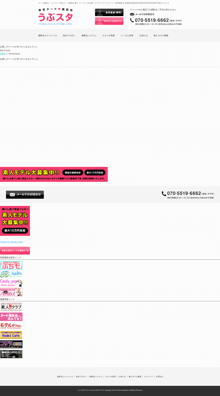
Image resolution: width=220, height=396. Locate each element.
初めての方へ (69, 35)
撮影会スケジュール (47, 35)
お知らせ (143, 35)
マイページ (148, 377)
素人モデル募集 (161, 35)
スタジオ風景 (108, 35)
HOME (2, 54)
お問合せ (159, 377)
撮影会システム (89, 35)
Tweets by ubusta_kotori (11, 242)
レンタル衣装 (127, 35)
